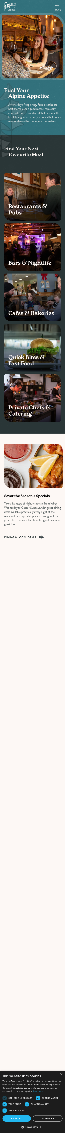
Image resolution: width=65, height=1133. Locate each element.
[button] (32, 1127)
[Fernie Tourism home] (10, 6)
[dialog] (32, 1102)
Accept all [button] (16, 1118)
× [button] (61, 1074)
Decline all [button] (47, 1118)
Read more (37, 1091)
